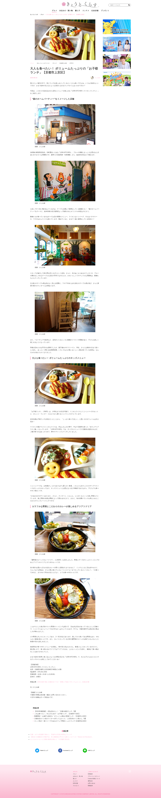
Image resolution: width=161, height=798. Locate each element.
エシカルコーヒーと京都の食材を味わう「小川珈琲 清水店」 (50, 739)
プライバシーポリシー (94, 776)
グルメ (54, 11)
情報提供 (90, 785)
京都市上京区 (63, 63)
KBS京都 (94, 11)
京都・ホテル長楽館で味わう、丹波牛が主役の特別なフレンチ (51, 734)
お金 (82, 15)
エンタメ (85, 11)
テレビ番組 (98, 15)
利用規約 (90, 774)
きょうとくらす (34, 14)
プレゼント (105, 11)
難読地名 (89, 15)
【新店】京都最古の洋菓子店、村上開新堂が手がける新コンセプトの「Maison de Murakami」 (61, 737)
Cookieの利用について (94, 778)
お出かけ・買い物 (66, 11)
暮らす (77, 11)
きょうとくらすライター (44, 63)
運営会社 (90, 781)
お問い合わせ (91, 783)
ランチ (58, 15)
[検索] (129, 5)
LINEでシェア (91, 750)
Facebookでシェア (68, 750)
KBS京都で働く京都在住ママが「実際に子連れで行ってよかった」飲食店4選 (63, 682)
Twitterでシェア (44, 750)
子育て (72, 63)
